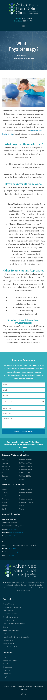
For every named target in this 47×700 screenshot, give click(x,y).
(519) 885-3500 (12, 529)
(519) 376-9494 (10, 555)
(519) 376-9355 (12, 548)
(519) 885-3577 (10, 536)
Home (15, 59)
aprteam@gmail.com (16, 532)
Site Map (23, 689)
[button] (23, 26)
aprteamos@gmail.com (17, 552)
